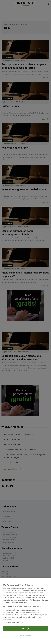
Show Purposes (26, 635)
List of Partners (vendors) (13, 622)
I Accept (25, 629)
